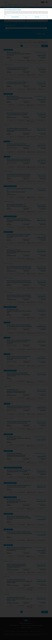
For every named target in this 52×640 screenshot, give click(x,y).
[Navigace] (46, 2)
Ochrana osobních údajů (26, 627)
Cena (26, 26)
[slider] (6, 28)
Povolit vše (37, 16)
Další (44, 46)
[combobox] (15, 20)
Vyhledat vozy (41, 34)
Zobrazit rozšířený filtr (10, 25)
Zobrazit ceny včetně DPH (25, 42)
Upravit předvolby (15, 16)
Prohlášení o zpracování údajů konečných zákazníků (31, 625)
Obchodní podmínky (14, 625)
